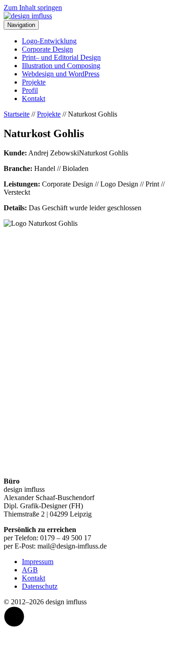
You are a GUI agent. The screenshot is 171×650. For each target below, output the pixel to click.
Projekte (34, 82)
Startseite (17, 114)
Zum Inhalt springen (33, 7)
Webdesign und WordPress (60, 74)
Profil (30, 90)
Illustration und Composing (61, 65)
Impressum (37, 561)
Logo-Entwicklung (49, 41)
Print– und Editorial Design (61, 57)
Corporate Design (47, 49)
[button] (14, 616)
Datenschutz (39, 586)
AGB (30, 570)
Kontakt (33, 98)
